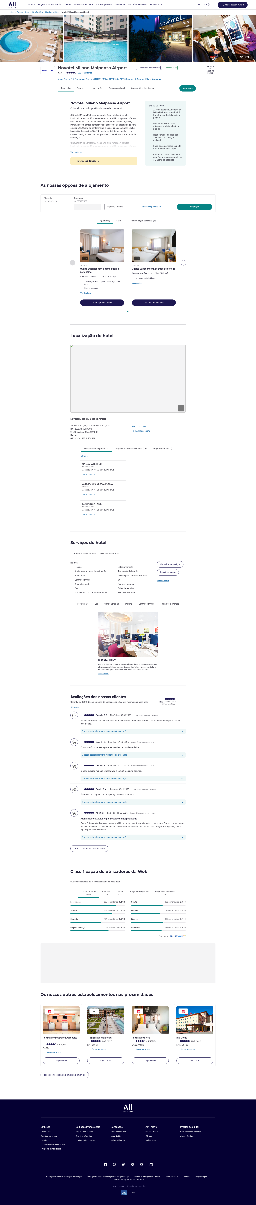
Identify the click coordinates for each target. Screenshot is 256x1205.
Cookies (186, 1177)
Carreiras (44, 1140)
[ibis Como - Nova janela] (194, 1020)
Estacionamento (167, 572)
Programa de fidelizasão (51, 1149)
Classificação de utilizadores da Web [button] (108, 871)
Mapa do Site (116, 1136)
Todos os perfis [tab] (88, 893)
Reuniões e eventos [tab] (170, 604)
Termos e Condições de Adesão (147, 1177)
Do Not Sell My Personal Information (129, 1179)
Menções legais (201, 1177)
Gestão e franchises (49, 1136)
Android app (150, 1140)
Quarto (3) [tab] (105, 220)
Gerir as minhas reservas (190, 1132)
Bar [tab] (96, 604)
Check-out (80, 199)
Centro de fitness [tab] (146, 604)
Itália (27, 12)
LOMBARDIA (37, 12)
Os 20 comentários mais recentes (89, 848)
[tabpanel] (128, 270)
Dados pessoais (171, 1177)
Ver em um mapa (54, 1052)
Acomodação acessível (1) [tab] (143, 220)
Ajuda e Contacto (187, 1136)
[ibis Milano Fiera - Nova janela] (150, 1020)
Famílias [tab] (106, 893)
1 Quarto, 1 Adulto (115, 206)
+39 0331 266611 (140, 426)
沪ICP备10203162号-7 (136, 1186)
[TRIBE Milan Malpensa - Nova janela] (105, 1020)
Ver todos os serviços (170, 564)
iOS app (148, 1136)
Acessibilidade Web (118, 1132)
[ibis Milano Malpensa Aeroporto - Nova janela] (61, 1020)
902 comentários (85, 73)
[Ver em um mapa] (128, 378)
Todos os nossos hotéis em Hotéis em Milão (64, 1075)
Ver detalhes (103, 673)
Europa (20, 12)
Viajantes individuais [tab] (165, 893)
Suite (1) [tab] (120, 220)
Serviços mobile (151, 1132)
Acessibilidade (163, 580)
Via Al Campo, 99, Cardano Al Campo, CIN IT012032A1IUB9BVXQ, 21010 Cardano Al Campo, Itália (104, 79)
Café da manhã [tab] (111, 604)
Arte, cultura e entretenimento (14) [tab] (131, 448)
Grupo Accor (46, 1132)
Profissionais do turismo (86, 1140)
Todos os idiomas (118, 1140)
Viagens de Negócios (84, 1132)
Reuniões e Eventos (84, 1136)
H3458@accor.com (141, 431)
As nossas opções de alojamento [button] (75, 185)
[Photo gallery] (128, 38)
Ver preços (188, 88)
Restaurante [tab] (82, 604)
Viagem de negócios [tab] (139, 893)
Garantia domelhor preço (210, 70)
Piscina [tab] (128, 604)
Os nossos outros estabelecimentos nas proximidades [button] (97, 994)
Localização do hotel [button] (91, 335)
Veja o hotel (61, 1060)
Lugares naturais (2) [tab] (162, 448)
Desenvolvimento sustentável (53, 1145)
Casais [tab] (120, 893)
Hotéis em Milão (52, 12)
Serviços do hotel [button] (88, 542)
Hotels (11, 12)
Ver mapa (156, 79)
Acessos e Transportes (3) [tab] (96, 448)
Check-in (50, 199)
